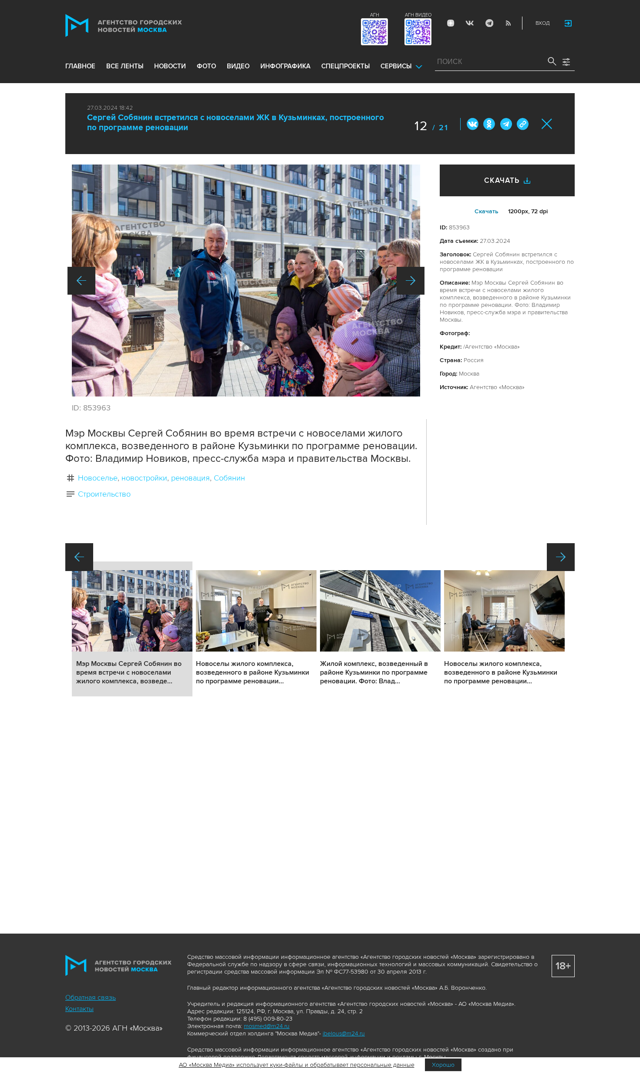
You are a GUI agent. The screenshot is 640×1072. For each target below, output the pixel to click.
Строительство (104, 494)
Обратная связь (90, 997)
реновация (190, 478)
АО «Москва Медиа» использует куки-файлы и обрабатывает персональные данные (296, 1065)
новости (170, 66)
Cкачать (487, 211)
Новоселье (98, 478)
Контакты (79, 1009)
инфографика (285, 66)
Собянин (229, 478)
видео (238, 66)
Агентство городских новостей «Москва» (140, 25)
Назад (81, 281)
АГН (374, 15)
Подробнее (132, 628)
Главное (80, 66)
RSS (508, 23)
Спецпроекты (345, 66)
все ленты (124, 66)
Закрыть (547, 124)
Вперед (410, 281)
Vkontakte (469, 23)
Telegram (488, 23)
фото (206, 66)
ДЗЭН (450, 23)
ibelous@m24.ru (344, 1033)
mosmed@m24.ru (267, 1026)
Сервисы (396, 66)
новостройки (144, 478)
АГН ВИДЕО (418, 15)
